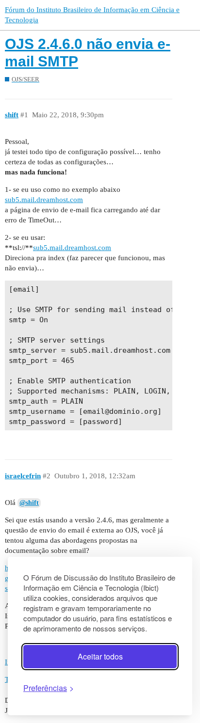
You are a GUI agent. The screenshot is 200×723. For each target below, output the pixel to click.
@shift (29, 502)
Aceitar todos (100, 656)
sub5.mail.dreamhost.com (44, 200)
